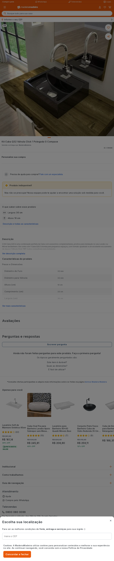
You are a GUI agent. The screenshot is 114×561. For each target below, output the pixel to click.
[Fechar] (110, 520)
